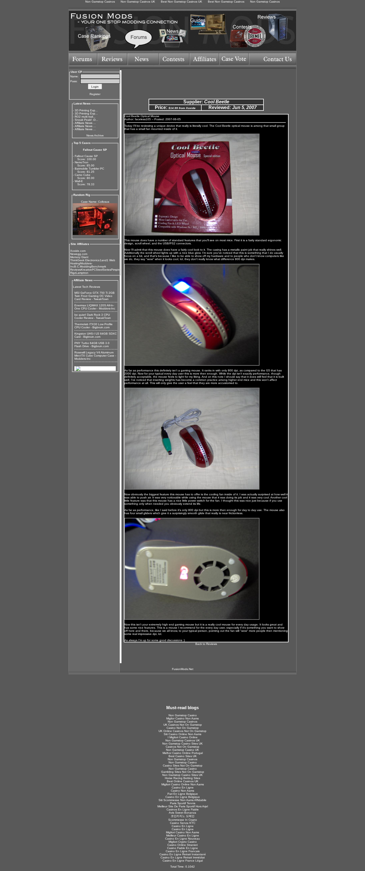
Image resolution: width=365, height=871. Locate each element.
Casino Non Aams (182, 790)
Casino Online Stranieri (182, 844)
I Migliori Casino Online (183, 737)
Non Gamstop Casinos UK (182, 740)
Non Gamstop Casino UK (182, 749)
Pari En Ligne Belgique (182, 793)
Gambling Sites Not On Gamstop (182, 771)
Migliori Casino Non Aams (182, 832)
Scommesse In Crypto (182, 819)
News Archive (95, 135)
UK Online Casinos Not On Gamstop (182, 731)
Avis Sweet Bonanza (182, 812)
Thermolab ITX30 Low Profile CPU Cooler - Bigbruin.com (93, 326)
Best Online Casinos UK (182, 781)
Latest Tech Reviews (86, 286)
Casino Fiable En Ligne (182, 848)
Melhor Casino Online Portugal (183, 753)
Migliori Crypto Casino (183, 841)
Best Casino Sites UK (183, 756)
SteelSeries (103, 269)
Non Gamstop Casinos (182, 721)
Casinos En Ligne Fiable (183, 809)
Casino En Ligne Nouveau (182, 838)
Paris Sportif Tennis (182, 803)
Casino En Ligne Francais (183, 851)
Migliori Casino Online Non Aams (182, 784)
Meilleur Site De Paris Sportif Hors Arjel (182, 806)
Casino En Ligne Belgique (182, 796)
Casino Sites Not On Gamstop (182, 765)
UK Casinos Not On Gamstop (182, 724)
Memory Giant (79, 257)
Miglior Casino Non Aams (182, 718)
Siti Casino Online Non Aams (182, 734)
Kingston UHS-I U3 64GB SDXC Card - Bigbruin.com (95, 335)
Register (95, 94)
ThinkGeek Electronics (85, 260)
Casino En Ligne (183, 787)
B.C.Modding (82, 266)
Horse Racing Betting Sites (182, 778)
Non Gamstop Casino (183, 715)
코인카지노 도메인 (182, 816)
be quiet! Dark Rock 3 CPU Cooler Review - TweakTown (92, 316)
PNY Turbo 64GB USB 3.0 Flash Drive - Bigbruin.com (92, 344)
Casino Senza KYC (182, 822)
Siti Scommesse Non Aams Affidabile (182, 800)
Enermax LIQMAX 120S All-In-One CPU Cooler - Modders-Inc (94, 307)
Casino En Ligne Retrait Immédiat (183, 857)
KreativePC (88, 269)
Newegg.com (78, 254)
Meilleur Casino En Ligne (182, 835)
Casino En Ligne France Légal (183, 860)
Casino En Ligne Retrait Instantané (182, 854)
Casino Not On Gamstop (183, 727)
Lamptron (82, 272)
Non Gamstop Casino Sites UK (182, 743)
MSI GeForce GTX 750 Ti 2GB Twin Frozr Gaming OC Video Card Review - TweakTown (94, 296)
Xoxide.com (78, 250)
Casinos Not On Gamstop (182, 746)
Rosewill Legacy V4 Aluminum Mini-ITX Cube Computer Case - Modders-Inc (95, 355)
